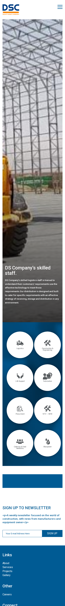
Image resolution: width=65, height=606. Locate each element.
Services (7, 567)
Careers (7, 594)
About (5, 563)
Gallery (6, 575)
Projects (7, 571)
